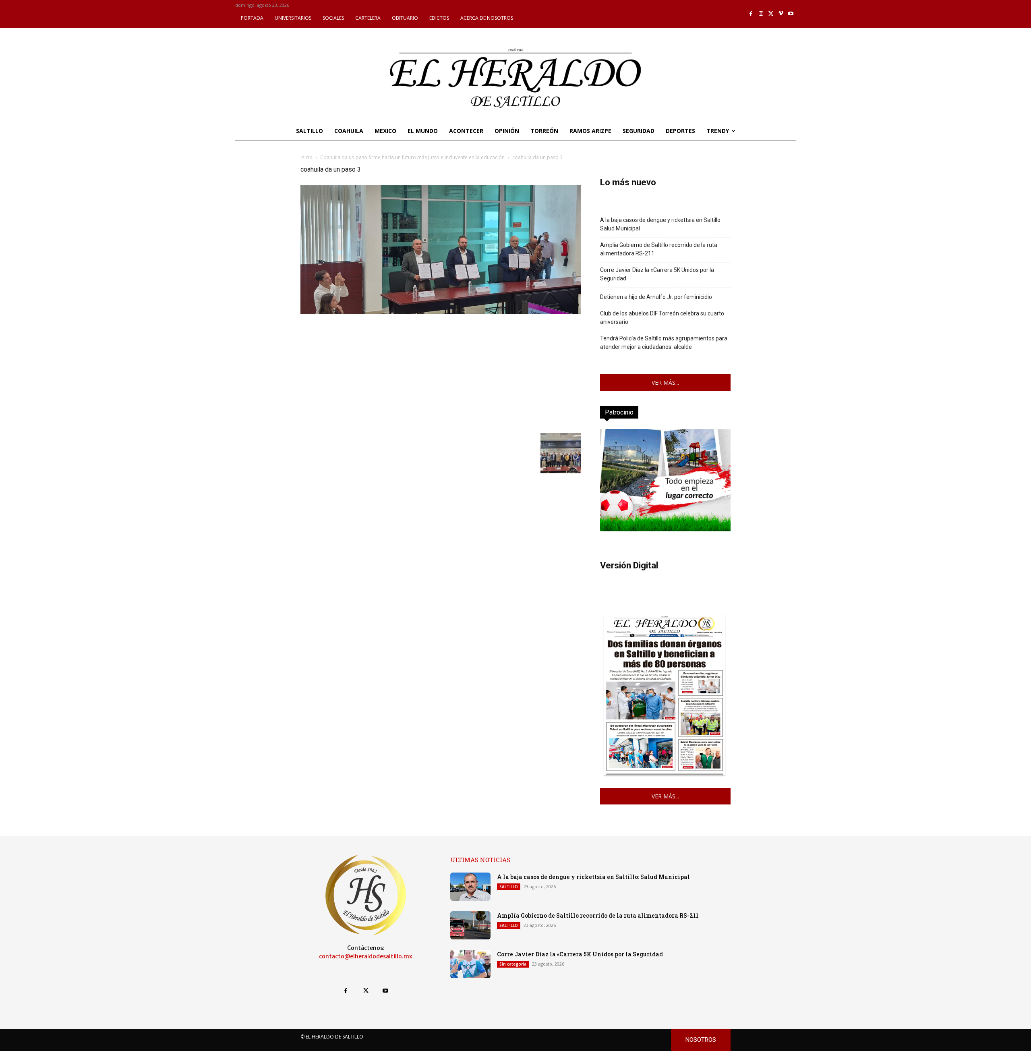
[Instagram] (761, 14)
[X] (771, 14)
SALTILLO (508, 886)
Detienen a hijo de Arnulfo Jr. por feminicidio (656, 297)
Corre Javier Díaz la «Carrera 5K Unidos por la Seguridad (657, 274)
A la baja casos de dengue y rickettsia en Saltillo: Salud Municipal (661, 224)
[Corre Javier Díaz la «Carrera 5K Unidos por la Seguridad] (470, 964)
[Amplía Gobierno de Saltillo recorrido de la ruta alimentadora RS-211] (470, 925)
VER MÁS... (665, 382)
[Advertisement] (440, 372)
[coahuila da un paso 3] (440, 312)
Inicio (306, 157)
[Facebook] (751, 14)
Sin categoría (512, 964)
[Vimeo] (781, 14)
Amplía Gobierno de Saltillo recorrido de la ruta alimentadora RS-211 (658, 249)
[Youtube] (791, 14)
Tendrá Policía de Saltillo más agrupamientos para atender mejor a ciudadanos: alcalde (663, 342)
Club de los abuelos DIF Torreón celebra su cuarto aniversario (662, 317)
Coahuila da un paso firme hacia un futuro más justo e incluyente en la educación (412, 157)
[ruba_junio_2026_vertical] (665, 529)
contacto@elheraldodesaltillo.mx (365, 956)
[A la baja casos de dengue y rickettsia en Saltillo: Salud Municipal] (470, 887)
